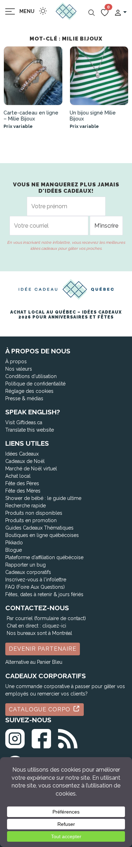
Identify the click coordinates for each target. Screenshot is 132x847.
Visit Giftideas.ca (23, 422)
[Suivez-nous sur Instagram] (15, 737)
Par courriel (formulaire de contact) (46, 618)
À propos (16, 361)
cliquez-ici (54, 626)
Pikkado (14, 542)
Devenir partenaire (42, 648)
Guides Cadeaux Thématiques (39, 528)
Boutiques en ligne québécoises (42, 535)
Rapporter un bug (25, 565)
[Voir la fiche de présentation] (33, 75)
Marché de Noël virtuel (31, 468)
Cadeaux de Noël (25, 461)
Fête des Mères (22, 491)
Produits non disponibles (33, 513)
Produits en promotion (31, 520)
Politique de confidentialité (35, 384)
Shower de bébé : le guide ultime (43, 498)
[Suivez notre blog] (67, 737)
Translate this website (29, 430)
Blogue (13, 550)
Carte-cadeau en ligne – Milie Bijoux (31, 116)
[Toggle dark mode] (43, 11)
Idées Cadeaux (22, 454)
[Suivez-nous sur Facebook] (41, 737)
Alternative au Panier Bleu (33, 662)
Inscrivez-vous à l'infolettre (35, 579)
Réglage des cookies (29, 391)
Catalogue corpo (40, 709)
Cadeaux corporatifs (28, 572)
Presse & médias (24, 398)
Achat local (18, 476)
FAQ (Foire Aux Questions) (35, 587)
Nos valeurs (18, 369)
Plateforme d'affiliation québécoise (44, 557)
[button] (120, 12)
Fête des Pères (22, 483)
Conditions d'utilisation (31, 376)
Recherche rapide (25, 505)
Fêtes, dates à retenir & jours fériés (44, 594)
